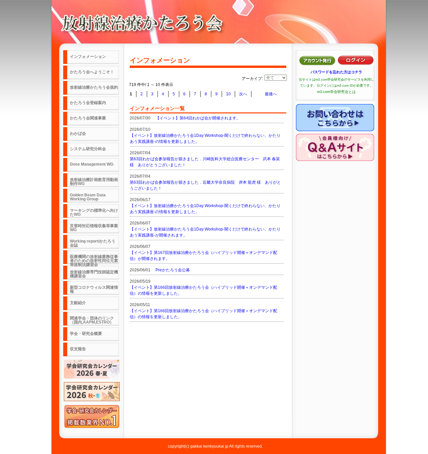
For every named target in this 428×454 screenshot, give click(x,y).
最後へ (271, 94)
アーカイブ (252, 78)
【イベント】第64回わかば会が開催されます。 (197, 118)
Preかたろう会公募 (172, 270)
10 (228, 94)
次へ (243, 94)
